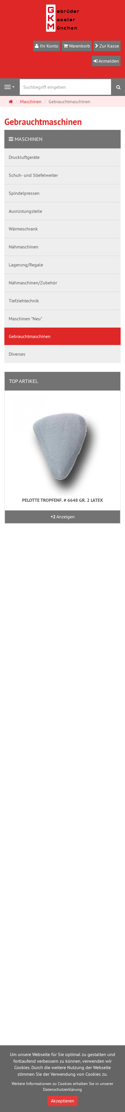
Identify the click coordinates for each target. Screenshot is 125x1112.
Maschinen (28, 139)
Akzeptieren (62, 1101)
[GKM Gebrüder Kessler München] (62, 18)
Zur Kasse (108, 46)
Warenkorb (79, 46)
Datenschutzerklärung (62, 1089)
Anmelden (108, 61)
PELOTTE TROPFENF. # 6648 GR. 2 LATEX (62, 500)
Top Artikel (23, 381)
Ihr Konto (48, 46)
